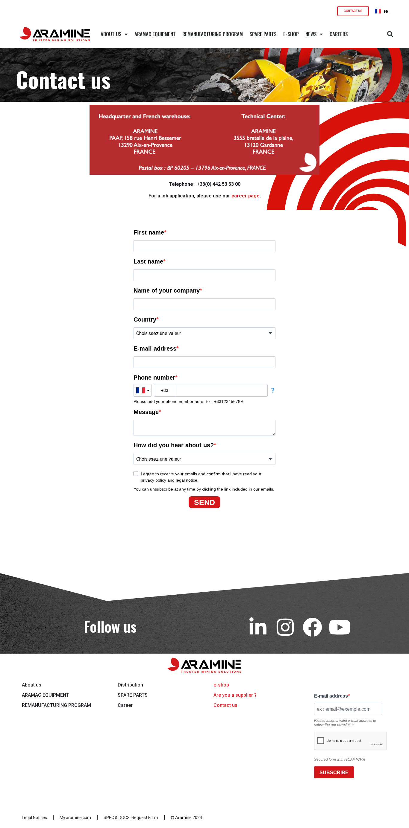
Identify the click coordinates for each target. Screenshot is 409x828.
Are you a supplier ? (235, 695)
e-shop (221, 685)
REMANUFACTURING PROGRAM (212, 34)
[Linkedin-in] (258, 627)
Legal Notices (34, 817)
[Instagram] (285, 627)
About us (31, 685)
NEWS (311, 34)
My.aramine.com (75, 817)
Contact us (225, 705)
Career (125, 705)
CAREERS (339, 34)
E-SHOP (291, 34)
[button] (390, 34)
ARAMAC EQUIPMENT (155, 34)
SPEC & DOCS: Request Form (131, 817)
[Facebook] (312, 627)
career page (245, 196)
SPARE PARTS (263, 34)
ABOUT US (111, 34)
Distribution (130, 685)
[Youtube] (339, 627)
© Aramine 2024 (186, 817)
